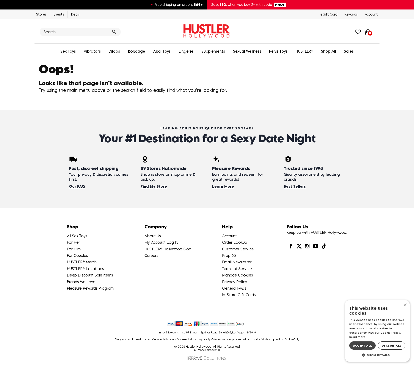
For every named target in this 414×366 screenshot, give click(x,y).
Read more (357, 337)
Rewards (351, 14)
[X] (299, 246)
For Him (74, 249)
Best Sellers (295, 186)
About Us (152, 236)
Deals (75, 14)
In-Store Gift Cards (239, 294)
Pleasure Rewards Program (90, 288)
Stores (41, 14)
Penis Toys (278, 51)
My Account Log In (161, 242)
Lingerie (186, 51)
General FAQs (234, 288)
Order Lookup (234, 242)
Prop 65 (229, 255)
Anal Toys (162, 51)
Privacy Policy (234, 282)
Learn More (223, 186)
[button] (377, 354)
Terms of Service (237, 268)
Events (59, 14)
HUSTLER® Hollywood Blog (167, 249)
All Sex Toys (77, 236)
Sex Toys (68, 51)
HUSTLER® (304, 51)
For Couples (77, 255)
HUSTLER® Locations (85, 268)
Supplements (213, 51)
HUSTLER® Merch (82, 262)
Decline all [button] (391, 345)
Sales (349, 51)
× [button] (404, 304)
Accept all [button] (362, 345)
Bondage (136, 51)
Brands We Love (81, 282)
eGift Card (328, 14)
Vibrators (92, 51)
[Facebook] (291, 246)
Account (371, 14)
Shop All (328, 51)
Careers (151, 255)
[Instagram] (307, 246)
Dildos (114, 51)
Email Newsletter (237, 262)
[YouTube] (315, 246)
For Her (73, 242)
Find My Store (154, 186)
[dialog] (377, 331)
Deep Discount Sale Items (90, 275)
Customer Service (238, 249)
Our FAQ (77, 186)
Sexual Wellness (247, 51)
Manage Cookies (237, 275)
